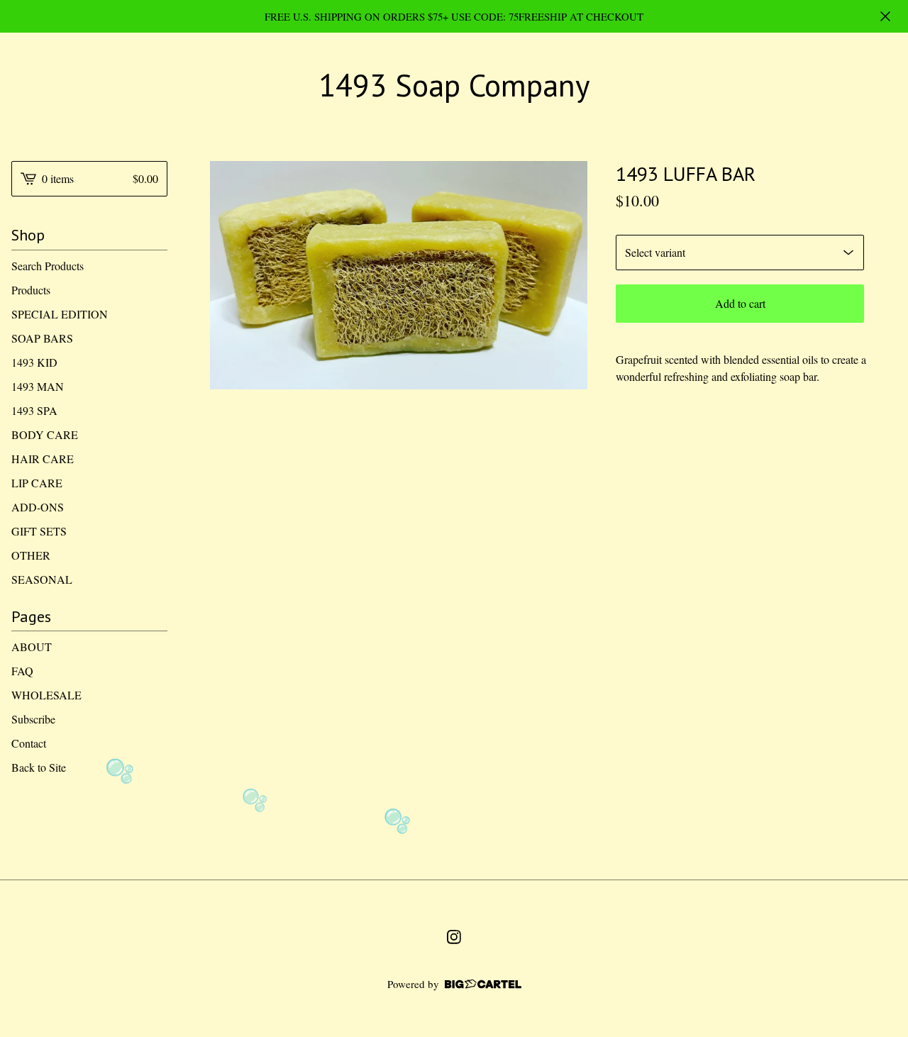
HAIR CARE (42, 458)
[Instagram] (454, 937)
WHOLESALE (46, 694)
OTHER (30, 555)
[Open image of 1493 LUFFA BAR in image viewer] (398, 275)
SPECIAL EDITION (59, 313)
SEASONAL (41, 579)
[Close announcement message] (885, 16)
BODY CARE (44, 434)
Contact (28, 743)
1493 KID (34, 362)
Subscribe (33, 718)
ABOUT (31, 646)
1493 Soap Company (454, 85)
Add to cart (740, 303)
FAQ (22, 670)
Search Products (47, 265)
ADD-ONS (37, 506)
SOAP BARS (42, 338)
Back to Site (38, 767)
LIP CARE (36, 482)
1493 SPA (34, 410)
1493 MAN (37, 386)
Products (30, 289)
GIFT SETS (39, 530)
